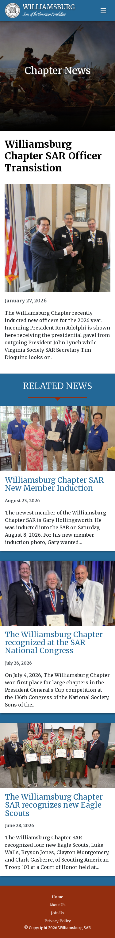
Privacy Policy (57, 921)
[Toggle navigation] (103, 10)
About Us (57, 905)
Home (57, 897)
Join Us (57, 913)
